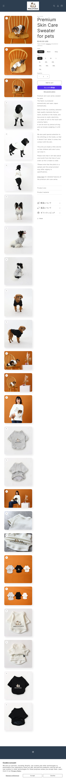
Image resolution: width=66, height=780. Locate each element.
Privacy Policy (16, 771)
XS (40, 58)
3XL (53, 62)
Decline (52, 775)
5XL (47, 65)
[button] (4, 6)
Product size (41, 188)
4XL (40, 65)
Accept (32, 775)
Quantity (39, 73)
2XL (46, 62)
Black (49, 51)
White (41, 51)
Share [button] (41, 218)
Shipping (48, 43)
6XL (54, 65)
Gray (56, 51)
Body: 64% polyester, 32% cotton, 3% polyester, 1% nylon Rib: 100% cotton (49, 192)
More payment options (49, 91)
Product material (43, 192)
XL (40, 62)
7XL (40, 69)
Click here (40, 177)
